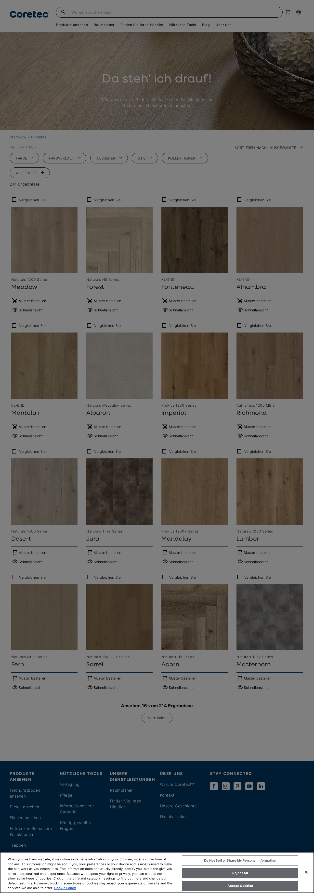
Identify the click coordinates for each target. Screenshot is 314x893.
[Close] (306, 872)
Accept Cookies (240, 886)
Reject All (240, 873)
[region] (157, 872)
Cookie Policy (65, 888)
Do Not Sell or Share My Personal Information (240, 860)
